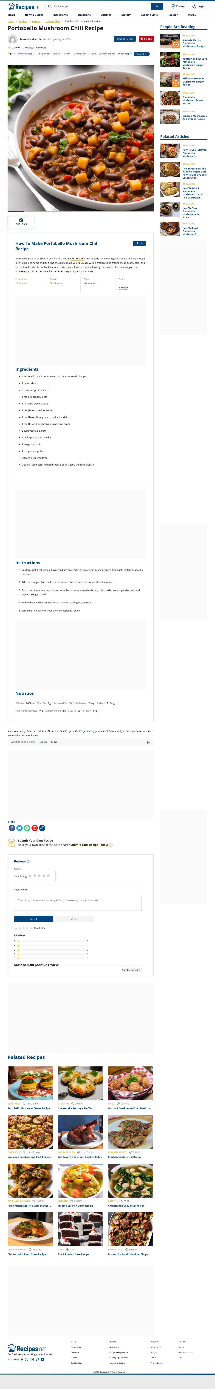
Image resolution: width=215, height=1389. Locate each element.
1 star (30, 875)
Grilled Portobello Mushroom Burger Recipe (193, 81)
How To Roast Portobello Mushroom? (190, 231)
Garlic (93, 53)
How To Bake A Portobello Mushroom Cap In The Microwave (192, 193)
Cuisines (106, 15)
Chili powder (44, 53)
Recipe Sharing (87, 731)
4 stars (44, 875)
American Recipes (26, 53)
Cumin (67, 53)
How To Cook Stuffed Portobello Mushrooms (194, 152)
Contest (181, 1347)
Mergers (154, 1352)
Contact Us (182, 1342)
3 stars (39, 875)
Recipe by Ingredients (118, 1352)
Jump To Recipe (125, 38)
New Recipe (114, 1347)
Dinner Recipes (80, 53)
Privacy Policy (156, 1363)
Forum (180, 6)
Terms (180, 1357)
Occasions (84, 15)
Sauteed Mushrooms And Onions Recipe (194, 117)
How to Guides (34, 15)
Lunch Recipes (125, 53)
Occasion (75, 1352)
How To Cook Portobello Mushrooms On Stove (191, 213)
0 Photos (41, 47)
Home (11, 21)
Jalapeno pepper (107, 53)
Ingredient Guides (117, 1363)
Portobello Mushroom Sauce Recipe (192, 100)
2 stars (34, 875)
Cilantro (56, 53)
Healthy (112, 1342)
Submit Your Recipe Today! (89, 845)
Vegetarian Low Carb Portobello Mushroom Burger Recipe (194, 63)
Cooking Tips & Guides (118, 1357)
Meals (73, 1342)
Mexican (36, 21)
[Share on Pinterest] (146, 39)
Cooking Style (76, 1363)
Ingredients (60, 15)
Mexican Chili (52, 21)
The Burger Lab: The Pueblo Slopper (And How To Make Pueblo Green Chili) (194, 173)
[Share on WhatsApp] (27, 828)
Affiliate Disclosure (185, 1352)
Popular (173, 15)
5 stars (48, 875)
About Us (154, 1342)
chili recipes (77, 258)
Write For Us (156, 1347)
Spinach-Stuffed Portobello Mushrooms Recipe (193, 43)
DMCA (153, 1357)
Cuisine (23, 21)
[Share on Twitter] (19, 828)
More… (192, 15)
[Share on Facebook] (12, 828)
